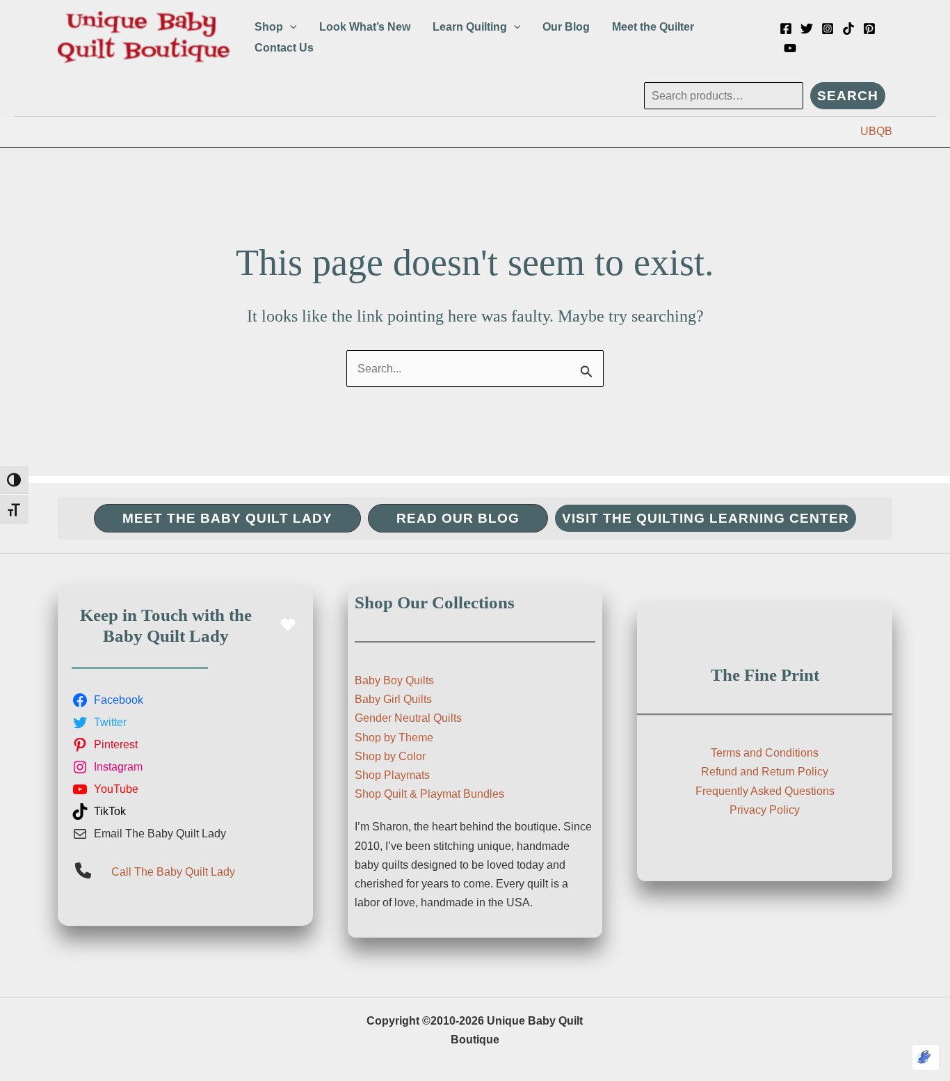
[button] (290, 27)
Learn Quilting (470, 27)
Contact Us (284, 48)
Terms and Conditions (765, 753)
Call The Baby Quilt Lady (173, 872)
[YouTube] (790, 48)
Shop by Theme (394, 737)
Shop (269, 27)
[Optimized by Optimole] (926, 1057)
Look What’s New (364, 27)
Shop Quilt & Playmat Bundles (429, 794)
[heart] (288, 624)
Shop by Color (390, 756)
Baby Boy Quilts (394, 680)
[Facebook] (786, 28)
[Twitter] (806, 28)
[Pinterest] (869, 28)
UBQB (876, 131)
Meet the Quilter (653, 27)
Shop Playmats (392, 775)
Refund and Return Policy (764, 772)
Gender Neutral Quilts (408, 718)
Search (847, 95)
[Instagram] (827, 28)
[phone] (83, 870)
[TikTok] (848, 28)
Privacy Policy (765, 810)
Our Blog (566, 27)
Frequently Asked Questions (765, 791)
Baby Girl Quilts (393, 699)
